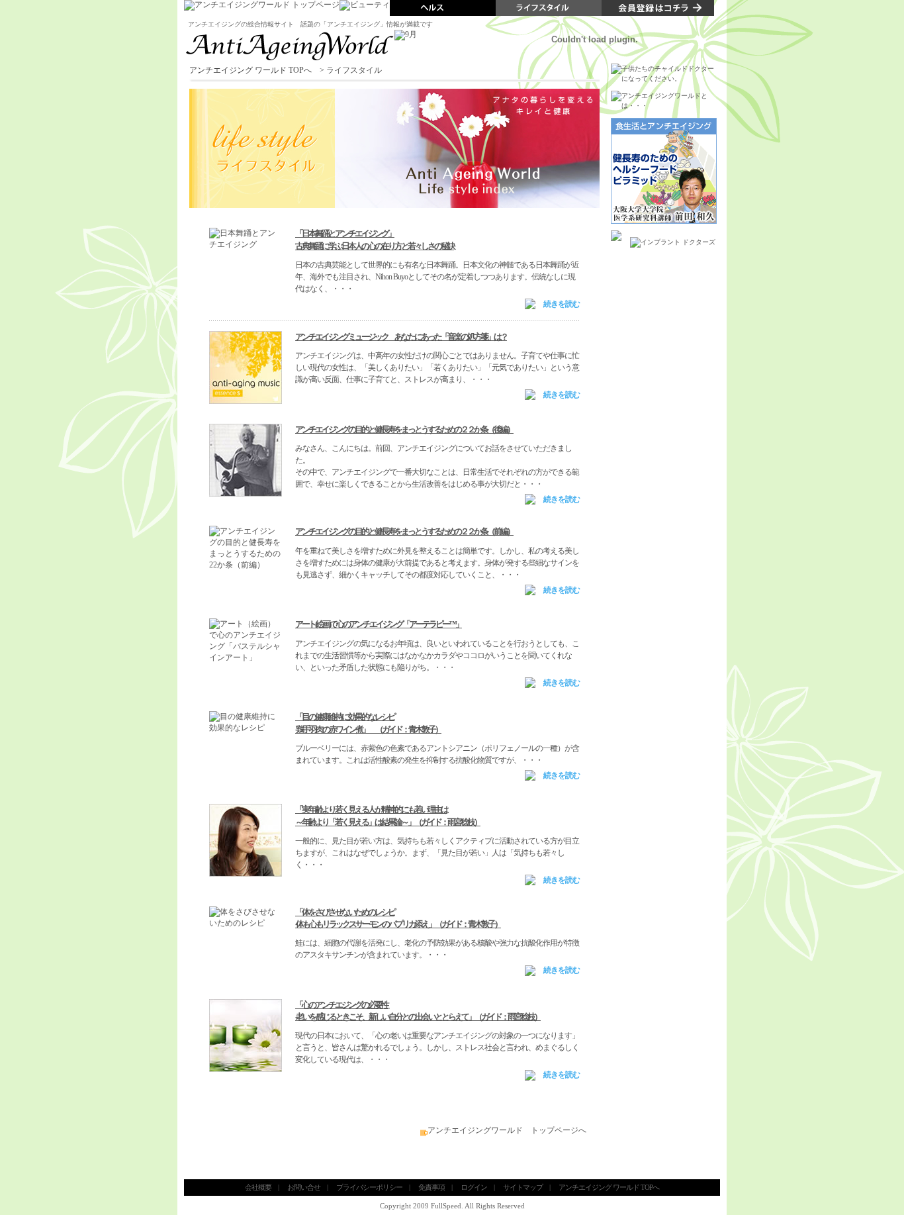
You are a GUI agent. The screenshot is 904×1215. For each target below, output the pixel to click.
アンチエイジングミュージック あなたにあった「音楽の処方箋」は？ (401, 337)
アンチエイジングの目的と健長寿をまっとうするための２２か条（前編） (404, 531)
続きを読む (561, 304)
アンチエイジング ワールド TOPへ (250, 70)
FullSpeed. (447, 1206)
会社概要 (258, 1187)
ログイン (474, 1187)
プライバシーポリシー (369, 1187)
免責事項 (431, 1187)
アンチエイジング (214, 24)
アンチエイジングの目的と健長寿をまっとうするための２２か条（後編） (404, 429)
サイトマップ (523, 1187)
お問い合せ (303, 1187)
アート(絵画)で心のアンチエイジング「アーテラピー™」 (378, 624)
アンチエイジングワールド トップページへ (507, 1130)
